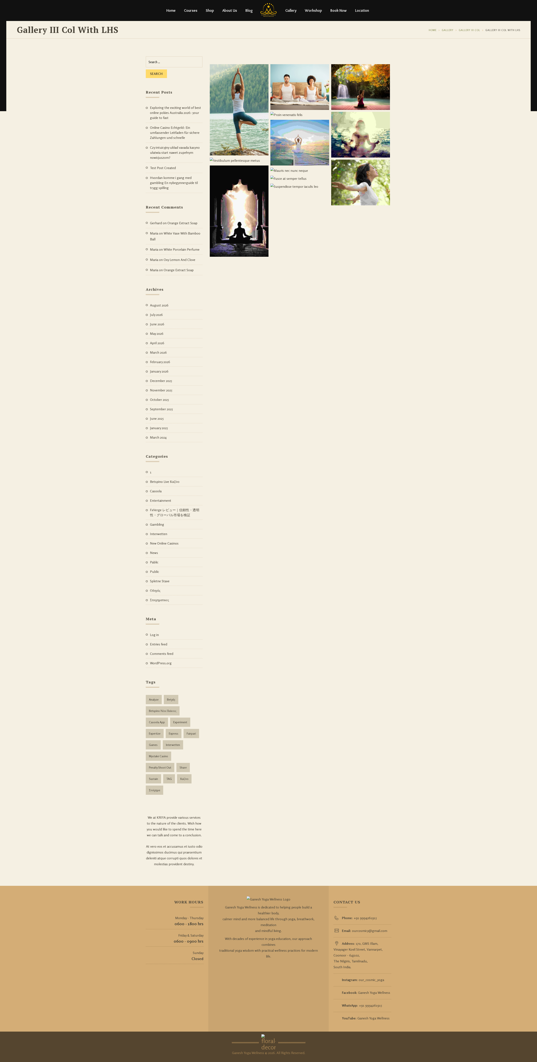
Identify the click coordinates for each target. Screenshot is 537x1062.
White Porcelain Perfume (181, 249)
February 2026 (160, 362)
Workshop (313, 10)
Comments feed (161, 654)
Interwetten (158, 534)
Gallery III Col (469, 30)
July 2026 (156, 315)
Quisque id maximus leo (383, 97)
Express (173, 733)
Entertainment (160, 500)
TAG (169, 779)
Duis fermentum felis (324, 97)
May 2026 (156, 333)
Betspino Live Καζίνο (164, 482)
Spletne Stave (159, 581)
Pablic (154, 562)
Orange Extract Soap (182, 223)
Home (171, 10)
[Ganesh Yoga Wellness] (268, 10)
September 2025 (161, 409)
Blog (249, 10)
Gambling (157, 524)
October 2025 (159, 399)
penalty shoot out (160, 767)
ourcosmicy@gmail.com (369, 931)
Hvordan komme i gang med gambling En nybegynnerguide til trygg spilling (174, 183)
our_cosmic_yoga (371, 980)
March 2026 (158, 352)
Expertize (154, 733)
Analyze (154, 699)
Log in (154, 635)
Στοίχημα (154, 790)
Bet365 (171, 699)
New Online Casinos (164, 543)
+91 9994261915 (365, 918)
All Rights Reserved (290, 1053)
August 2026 (159, 305)
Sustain (153, 779)
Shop (210, 10)
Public (154, 571)
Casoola (156, 491)
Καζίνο (184, 779)
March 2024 (158, 437)
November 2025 (161, 390)
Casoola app (157, 722)
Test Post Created (163, 168)
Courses (190, 10)
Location (362, 10)
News (154, 553)
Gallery (290, 10)
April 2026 (157, 343)
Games (153, 745)
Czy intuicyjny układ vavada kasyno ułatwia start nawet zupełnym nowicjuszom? (175, 152)
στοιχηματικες (159, 600)
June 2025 (157, 418)
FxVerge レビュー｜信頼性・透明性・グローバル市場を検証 (174, 512)
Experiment (180, 722)
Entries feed (158, 644)
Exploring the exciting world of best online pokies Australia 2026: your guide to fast (175, 113)
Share (183, 767)
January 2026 (159, 371)
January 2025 (159, 428)
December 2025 (161, 381)
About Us (229, 10)
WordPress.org (161, 663)
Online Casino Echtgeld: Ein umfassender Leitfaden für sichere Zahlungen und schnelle (174, 132)
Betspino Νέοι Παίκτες (162, 711)
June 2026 (157, 324)
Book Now (338, 10)
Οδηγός (155, 590)
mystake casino (158, 756)
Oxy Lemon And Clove (179, 260)
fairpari (191, 733)
